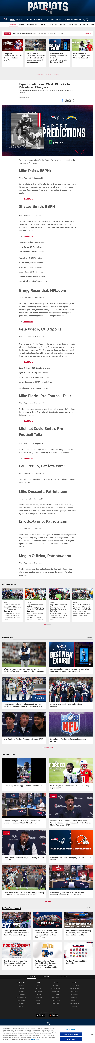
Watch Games (55, 1003)
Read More (28, 199)
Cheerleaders (21, 1003)
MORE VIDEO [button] (47, 901)
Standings (38, 1003)
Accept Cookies (70, 1039)
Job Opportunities (74, 1003)
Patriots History (21, 1000)
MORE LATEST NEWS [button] (47, 747)
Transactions (38, 997)
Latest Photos (21, 994)
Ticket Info (55, 985)
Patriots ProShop (74, 985)
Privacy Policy (35, 1039)
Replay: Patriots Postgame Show (22, 33)
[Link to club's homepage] (5, 19)
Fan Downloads (74, 994)
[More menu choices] (60, 19)
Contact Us (74, 1006)
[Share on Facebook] (62, 102)
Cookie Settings (70, 1029)
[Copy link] (73, 101)
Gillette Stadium (56, 1000)
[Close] (92, 1034)
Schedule (38, 1000)
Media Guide (74, 1000)
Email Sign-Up (74, 991)
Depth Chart (39, 988)
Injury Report (38, 991)
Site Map (21, 1006)
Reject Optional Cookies (71, 1034)
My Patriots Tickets (55, 988)
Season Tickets (55, 991)
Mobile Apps (74, 997)
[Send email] (69, 102)
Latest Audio (21, 991)
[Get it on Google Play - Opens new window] (53, 1016)
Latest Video (21, 988)
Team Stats (38, 994)
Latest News (21, 985)
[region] (47, 1034)
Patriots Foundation (21, 997)
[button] (42, 69)
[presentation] (92, 70)
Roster (38, 985)
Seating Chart (55, 997)
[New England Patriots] (47, 1024)
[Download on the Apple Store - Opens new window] (41, 1015)
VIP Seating (56, 994)
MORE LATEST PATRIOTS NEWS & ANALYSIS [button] (47, 74)
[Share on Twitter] (66, 102)
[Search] (63, 19)
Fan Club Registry (74, 988)
